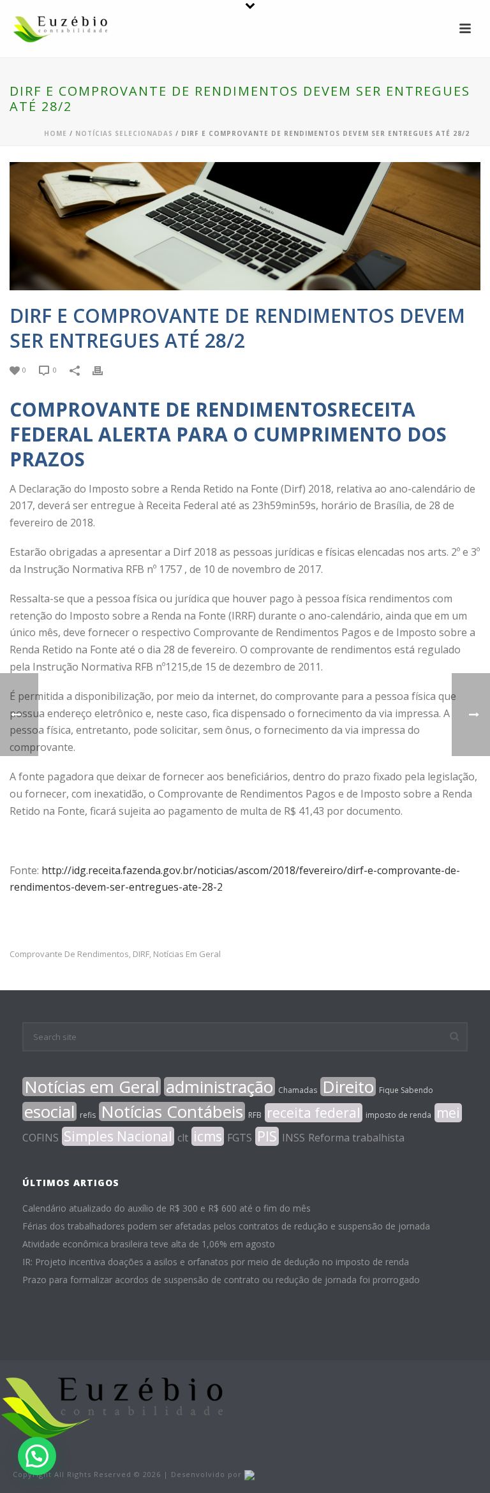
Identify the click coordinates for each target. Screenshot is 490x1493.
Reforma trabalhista (356, 1138)
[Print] (104, 369)
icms (207, 1136)
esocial (49, 1111)
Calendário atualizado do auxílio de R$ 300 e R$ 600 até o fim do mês (166, 1208)
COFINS (40, 1138)
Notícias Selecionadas (124, 133)
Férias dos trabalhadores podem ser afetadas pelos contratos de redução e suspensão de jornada (226, 1226)
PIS (267, 1136)
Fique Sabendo (406, 1090)
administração (219, 1086)
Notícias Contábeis (172, 1111)
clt (182, 1138)
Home (55, 133)
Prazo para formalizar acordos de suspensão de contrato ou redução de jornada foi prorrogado (221, 1280)
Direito (348, 1086)
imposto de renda (398, 1115)
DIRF (141, 954)
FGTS (239, 1138)
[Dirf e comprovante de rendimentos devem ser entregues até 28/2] (245, 226)
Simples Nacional (118, 1136)
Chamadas (297, 1090)
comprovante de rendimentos (69, 954)
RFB (255, 1115)
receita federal (313, 1113)
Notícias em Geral (187, 954)
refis (88, 1115)
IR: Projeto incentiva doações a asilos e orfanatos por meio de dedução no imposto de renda (215, 1262)
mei (448, 1113)
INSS (293, 1138)
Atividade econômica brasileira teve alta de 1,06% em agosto (148, 1244)
